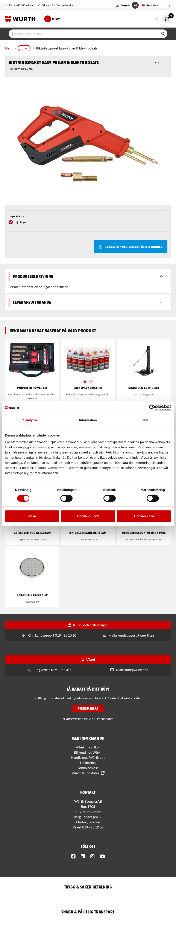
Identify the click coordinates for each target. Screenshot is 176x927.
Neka (32, 516)
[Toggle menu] (169, 5)
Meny (56, 19)
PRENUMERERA (87, 708)
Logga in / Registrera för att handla (133, 247)
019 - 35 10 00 (92, 827)
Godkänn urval (88, 516)
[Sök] (163, 33)
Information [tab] (88, 420)
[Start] (21, 19)
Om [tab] (145, 420)
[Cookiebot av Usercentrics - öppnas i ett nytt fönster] (152, 407)
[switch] (66, 498)
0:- (163, 18)
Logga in (125, 5)
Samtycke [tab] (30, 420)
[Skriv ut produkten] (157, 62)
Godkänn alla (144, 516)
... (22, 48)
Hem (8, 48)
